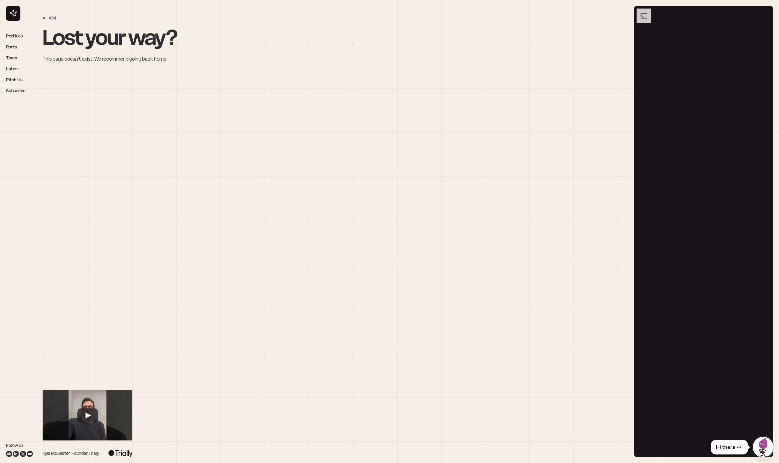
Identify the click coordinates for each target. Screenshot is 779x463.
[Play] (87, 415)
